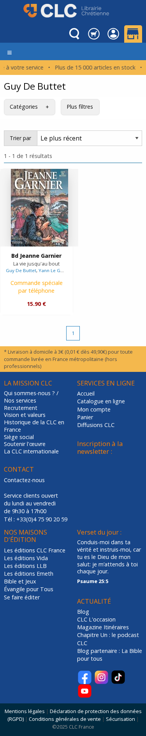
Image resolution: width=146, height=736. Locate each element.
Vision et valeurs (25, 414)
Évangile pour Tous (28, 589)
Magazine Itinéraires (103, 627)
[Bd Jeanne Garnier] (39, 207)
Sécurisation (120, 718)
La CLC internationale (31, 451)
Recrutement (20, 407)
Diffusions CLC (95, 425)
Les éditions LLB (25, 565)
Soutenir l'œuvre (25, 444)
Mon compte (94, 409)
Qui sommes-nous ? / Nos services (31, 397)
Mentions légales (25, 711)
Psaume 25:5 (92, 581)
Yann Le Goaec (55, 270)
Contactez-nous (24, 480)
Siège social (19, 437)
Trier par (20, 138)
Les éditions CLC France (34, 550)
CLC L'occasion (96, 619)
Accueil (86, 393)
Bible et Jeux (20, 581)
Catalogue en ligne (101, 401)
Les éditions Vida (26, 558)
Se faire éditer (22, 597)
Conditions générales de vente (65, 718)
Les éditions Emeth (28, 573)
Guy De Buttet (21, 270)
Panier (85, 417)
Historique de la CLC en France (34, 426)
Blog (83, 611)
